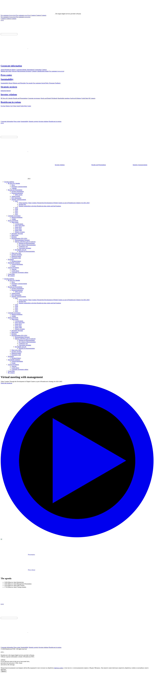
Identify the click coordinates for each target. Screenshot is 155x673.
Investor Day (22, 204)
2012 (16, 214)
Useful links (11, 274)
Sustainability (7, 79)
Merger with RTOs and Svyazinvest (25, 241)
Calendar (14, 188)
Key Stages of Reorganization (27, 245)
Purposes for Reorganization (27, 243)
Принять (3, 671)
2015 (16, 211)
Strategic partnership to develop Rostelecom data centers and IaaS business (40, 206)
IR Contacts (11, 275)
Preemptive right (16, 258)
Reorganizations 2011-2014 (19, 238)
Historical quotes (16, 256)
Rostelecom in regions (11, 102)
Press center (6, 75)
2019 (16, 207)
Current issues (19, 224)
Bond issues (14, 235)
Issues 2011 (18, 228)
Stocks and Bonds (13, 220)
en (3, 20)
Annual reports (15, 196)
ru (1, 20)
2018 (16, 209)
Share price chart (16, 253)
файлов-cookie (58, 668)
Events (13, 266)
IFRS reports (18, 194)
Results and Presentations (98, 165)
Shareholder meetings (14, 262)
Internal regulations (16, 217)
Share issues (14, 222)
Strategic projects (9, 87)
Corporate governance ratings (19, 272)
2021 (16, 201)
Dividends (11, 259)
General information (17, 264)
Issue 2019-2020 (19, 225)
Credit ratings (15, 271)
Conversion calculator (25, 248)
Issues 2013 (18, 227)
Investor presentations (17, 191)
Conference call (23, 246)
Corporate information (11, 66)
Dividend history (16, 261)
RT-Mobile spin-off (20, 250)
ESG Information (16, 198)
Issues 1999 (18, 230)
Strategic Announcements (140, 165)
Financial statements (17, 193)
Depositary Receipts (17, 233)
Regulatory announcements (19, 186)
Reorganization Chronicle (22, 240)
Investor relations (9, 94)
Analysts (13, 269)
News (13, 185)
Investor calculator (16, 254)
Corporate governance (14, 216)
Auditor (13, 219)
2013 (16, 212)
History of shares (20, 232)
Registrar (14, 237)
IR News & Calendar (14, 183)
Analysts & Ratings (13, 267)
